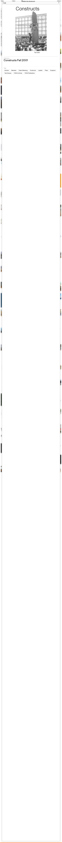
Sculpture (52, 70)
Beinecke (13, 70)
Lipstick (40, 70)
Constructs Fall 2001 (16, 60)
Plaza (46, 70)
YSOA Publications (30, 73)
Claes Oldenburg (23, 70)
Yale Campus (7, 73)
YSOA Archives (18, 73)
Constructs (33, 70)
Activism (6, 70)
